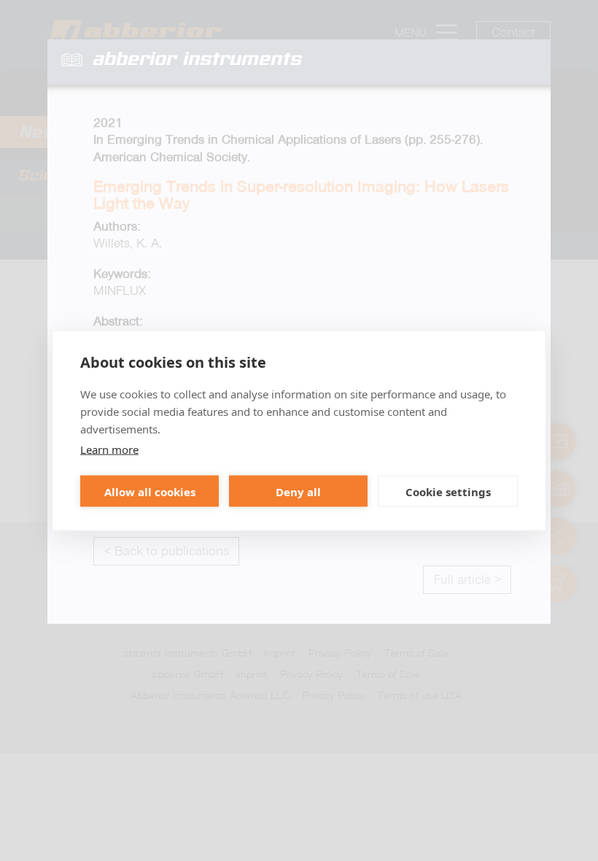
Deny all (298, 491)
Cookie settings (448, 491)
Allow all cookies (149, 491)
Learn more (109, 449)
